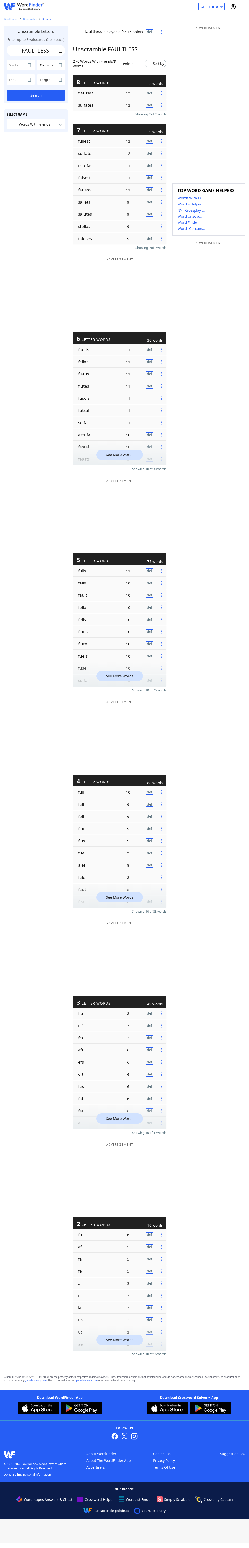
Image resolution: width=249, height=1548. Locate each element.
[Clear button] (60, 50)
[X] (124, 1436)
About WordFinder (101, 1453)
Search (36, 95)
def (149, 31)
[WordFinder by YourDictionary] (24, 6)
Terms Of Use (164, 1467)
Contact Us (162, 1453)
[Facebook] (115, 1436)
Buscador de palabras (111, 1510)
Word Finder (11, 19)
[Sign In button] (233, 6)
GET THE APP (211, 6)
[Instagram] (134, 1436)
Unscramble (30, 19)
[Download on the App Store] (38, 1409)
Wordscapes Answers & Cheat (48, 1499)
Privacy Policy (164, 1460)
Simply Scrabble (177, 1499)
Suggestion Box (232, 1453)
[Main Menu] (243, 6)
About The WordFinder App (108, 1460)
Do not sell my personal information (27, 1475)
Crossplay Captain (218, 1499)
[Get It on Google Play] (81, 1409)
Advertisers (95, 1467)
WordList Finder (139, 1499)
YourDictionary (154, 1510)
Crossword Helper (99, 1499)
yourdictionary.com (36, 1380)
